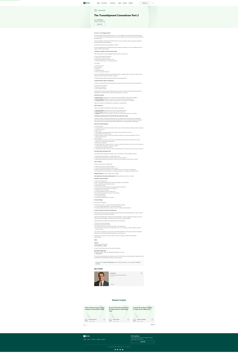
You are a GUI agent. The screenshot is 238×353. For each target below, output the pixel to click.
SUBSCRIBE (142, 341)
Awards (103, 339)
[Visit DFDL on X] (120, 349)
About (119, 3)
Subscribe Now (99, 253)
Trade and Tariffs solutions (108, 262)
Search (153, 2)
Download (99, 24)
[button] (84, 325)
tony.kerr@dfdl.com (98, 245)
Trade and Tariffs (101, 10)
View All (153, 324)
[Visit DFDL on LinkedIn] (115, 349)
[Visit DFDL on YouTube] (122, 349)
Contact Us (145, 3)
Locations (112, 3)
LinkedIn (105, 245)
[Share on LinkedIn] (134, 294)
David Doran (100, 19)
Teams (98, 3)
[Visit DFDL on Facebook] (117, 349)
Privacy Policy (128, 346)
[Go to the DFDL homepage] (86, 3)
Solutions (104, 3)
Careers (131, 3)
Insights (125, 3)
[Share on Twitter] (139, 294)
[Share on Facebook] (137, 294)
